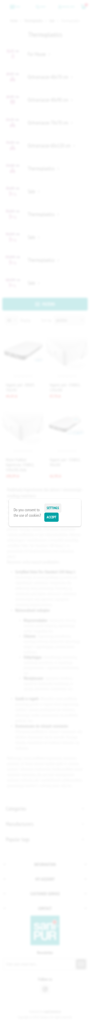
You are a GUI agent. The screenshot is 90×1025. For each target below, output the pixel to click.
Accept (51, 517)
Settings (53, 508)
